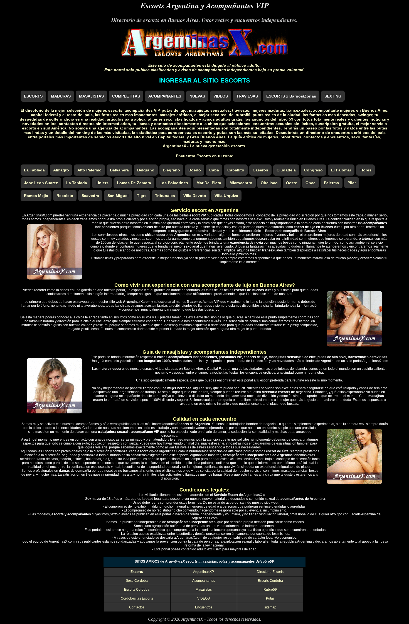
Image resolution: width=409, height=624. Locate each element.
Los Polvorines (173, 183)
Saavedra (90, 195)
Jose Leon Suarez (41, 183)
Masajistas (204, 589)
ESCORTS (33, 96)
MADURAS (61, 96)
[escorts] (204, 55)
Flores (365, 170)
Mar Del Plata (208, 183)
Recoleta (64, 195)
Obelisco (269, 183)
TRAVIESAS (247, 96)
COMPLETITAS (126, 96)
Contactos (136, 607)
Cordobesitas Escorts (137, 598)
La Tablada (34, 170)
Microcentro (241, 183)
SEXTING (332, 96)
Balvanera (119, 170)
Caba (214, 170)
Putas (270, 598)
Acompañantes (203, 581)
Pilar (352, 183)
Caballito (235, 170)
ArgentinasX (192, 619)
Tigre (142, 195)
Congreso (313, 170)
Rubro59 (270, 589)
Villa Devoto (194, 195)
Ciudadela (286, 170)
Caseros (260, 170)
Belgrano (145, 170)
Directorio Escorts (270, 572)
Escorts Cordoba (270, 581)
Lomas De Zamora (134, 183)
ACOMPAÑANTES (164, 96)
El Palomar (341, 170)
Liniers (102, 183)
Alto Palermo (89, 170)
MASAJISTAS (91, 96)
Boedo (194, 170)
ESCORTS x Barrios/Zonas (291, 96)
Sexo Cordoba (137, 581)
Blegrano (171, 170)
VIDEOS (220, 96)
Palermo (331, 183)
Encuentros (203, 607)
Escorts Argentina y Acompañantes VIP (205, 5)
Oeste (291, 183)
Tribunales (165, 195)
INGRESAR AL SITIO (204, 80)
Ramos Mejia (36, 195)
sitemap (270, 607)
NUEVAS (197, 96)
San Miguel (118, 195)
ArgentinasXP (203, 572)
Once (310, 183)
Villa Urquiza (226, 195)
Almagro (61, 170)
